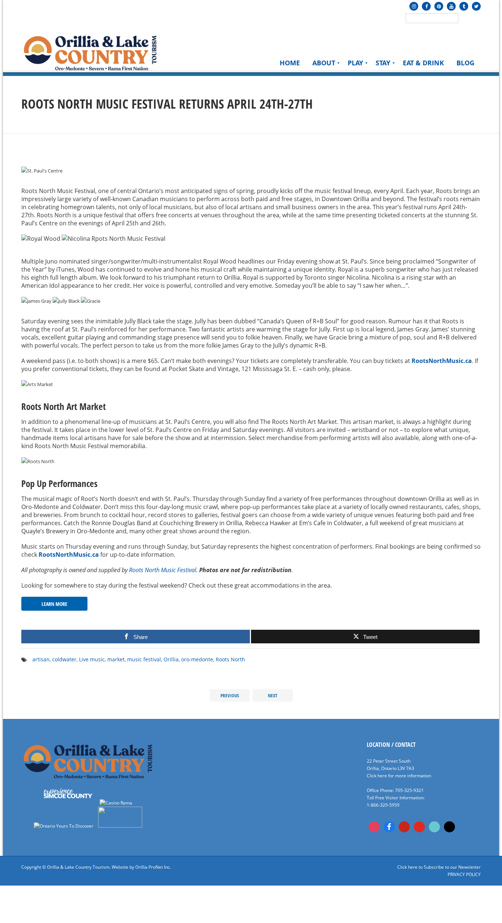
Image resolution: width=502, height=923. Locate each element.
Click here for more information (399, 776)
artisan (41, 659)
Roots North (230, 659)
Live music (92, 659)
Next (272, 695)
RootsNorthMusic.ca (442, 361)
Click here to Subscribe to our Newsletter (439, 867)
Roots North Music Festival (162, 570)
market (116, 659)
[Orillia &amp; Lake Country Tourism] (90, 52)
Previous (229, 695)
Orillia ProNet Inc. (153, 867)
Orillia (171, 659)
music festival (144, 659)
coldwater (64, 659)
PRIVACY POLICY (464, 874)
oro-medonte (197, 659)
